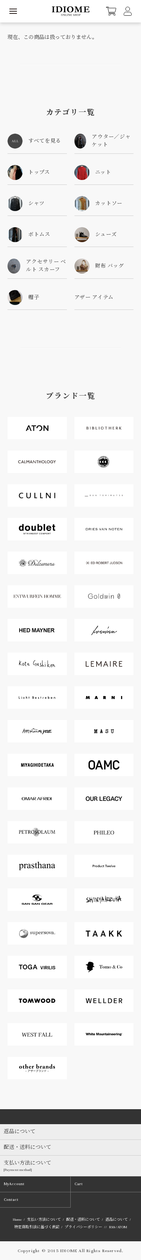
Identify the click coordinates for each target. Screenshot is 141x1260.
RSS (112, 1227)
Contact (11, 1199)
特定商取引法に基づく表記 (36, 1227)
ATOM (122, 1227)
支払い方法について (44, 1219)
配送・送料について (83, 1219)
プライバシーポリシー (83, 1227)
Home (17, 1219)
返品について (116, 1219)
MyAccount (14, 1183)
